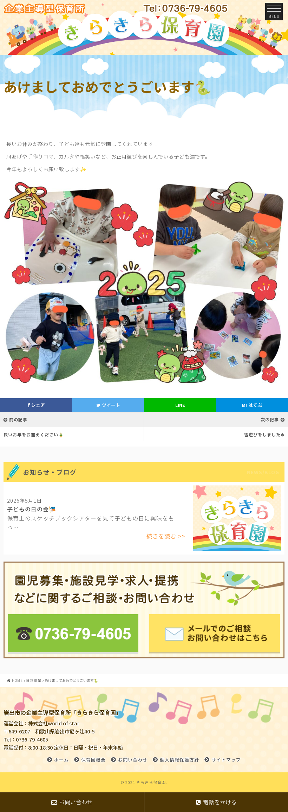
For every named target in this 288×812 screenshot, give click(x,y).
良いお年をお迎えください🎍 (34, 434)
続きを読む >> (165, 536)
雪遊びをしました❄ (264, 434)
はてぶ (252, 405)
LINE (180, 405)
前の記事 (18, 419)
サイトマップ (226, 759)
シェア (37, 405)
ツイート (110, 405)
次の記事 (270, 419)
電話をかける (220, 802)
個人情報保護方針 (179, 759)
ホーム (61, 759)
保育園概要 (93, 759)
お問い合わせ (133, 759)
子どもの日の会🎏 (31, 509)
